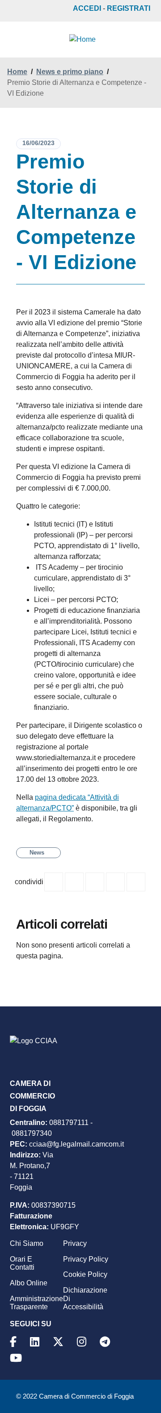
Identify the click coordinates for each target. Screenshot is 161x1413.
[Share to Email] (136, 882)
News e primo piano (69, 71)
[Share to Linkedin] (115, 882)
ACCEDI (87, 8)
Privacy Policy (85, 1259)
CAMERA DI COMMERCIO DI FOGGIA (32, 1096)
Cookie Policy (85, 1274)
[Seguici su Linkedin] (36, 1342)
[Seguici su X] (59, 1342)
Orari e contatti (22, 1263)
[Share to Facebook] (53, 882)
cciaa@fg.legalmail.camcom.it (76, 1144)
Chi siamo (26, 1243)
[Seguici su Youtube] (17, 1358)
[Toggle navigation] (14, 40)
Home (17, 71)
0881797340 (32, 1133)
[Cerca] (145, 39)
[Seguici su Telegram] (106, 1342)
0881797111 (69, 1122)
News (37, 852)
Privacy (75, 1243)
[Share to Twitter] (74, 882)
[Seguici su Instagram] (83, 1342)
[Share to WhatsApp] (94, 882)
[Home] (82, 39)
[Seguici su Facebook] (14, 1342)
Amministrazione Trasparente (36, 1303)
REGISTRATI (128, 8)
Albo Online (28, 1283)
